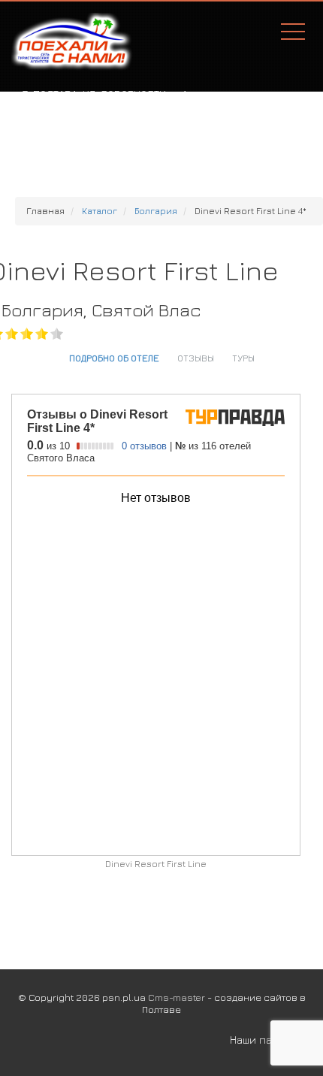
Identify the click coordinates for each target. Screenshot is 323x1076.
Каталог (99, 210)
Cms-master (176, 997)
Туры (243, 358)
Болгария (155, 210)
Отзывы (195, 358)
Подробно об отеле (114, 358)
